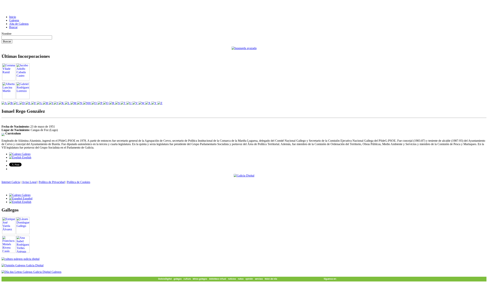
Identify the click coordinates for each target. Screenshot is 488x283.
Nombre (6, 33)
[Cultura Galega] (20, 258)
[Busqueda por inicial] (5, 103)
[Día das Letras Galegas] (31, 271)
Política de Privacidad (52, 182)
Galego (25, 154)
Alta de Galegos (19, 23)
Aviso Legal (29, 182)
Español (27, 198)
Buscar (13, 27)
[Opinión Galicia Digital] (22, 265)
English (26, 157)
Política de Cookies (78, 182)
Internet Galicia (11, 182)
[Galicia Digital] (244, 175)
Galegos (14, 20)
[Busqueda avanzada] (244, 48)
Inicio (12, 16)
